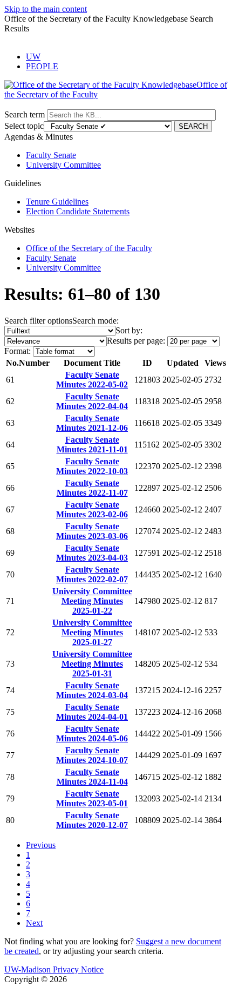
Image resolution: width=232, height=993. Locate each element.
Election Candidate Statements (77, 211)
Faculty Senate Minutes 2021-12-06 (92, 422)
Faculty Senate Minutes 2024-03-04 (92, 690)
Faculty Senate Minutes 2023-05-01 (92, 798)
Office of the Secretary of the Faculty (89, 248)
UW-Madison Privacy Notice (54, 969)
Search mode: (95, 320)
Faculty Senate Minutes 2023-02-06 (92, 509)
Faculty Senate (51, 155)
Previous (41, 845)
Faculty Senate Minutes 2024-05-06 (92, 733)
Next (34, 923)
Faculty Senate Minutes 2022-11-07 (92, 487)
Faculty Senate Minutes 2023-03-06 (92, 531)
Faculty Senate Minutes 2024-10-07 (92, 755)
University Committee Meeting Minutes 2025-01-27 (92, 632)
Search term (24, 114)
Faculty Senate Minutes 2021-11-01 (92, 444)
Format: (17, 351)
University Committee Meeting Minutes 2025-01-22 (92, 601)
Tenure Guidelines (57, 201)
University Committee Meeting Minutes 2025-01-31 (92, 663)
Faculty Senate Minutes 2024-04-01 (92, 711)
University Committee (63, 164)
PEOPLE (42, 66)
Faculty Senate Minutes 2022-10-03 (92, 466)
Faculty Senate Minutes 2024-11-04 (92, 776)
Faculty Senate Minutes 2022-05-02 (92, 379)
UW (33, 56)
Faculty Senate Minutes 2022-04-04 (92, 401)
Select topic (24, 125)
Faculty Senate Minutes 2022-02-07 (92, 574)
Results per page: (136, 340)
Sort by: (128, 330)
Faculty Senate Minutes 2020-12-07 (92, 820)
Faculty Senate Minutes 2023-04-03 (92, 552)
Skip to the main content (45, 9)
